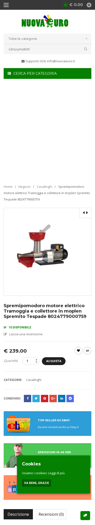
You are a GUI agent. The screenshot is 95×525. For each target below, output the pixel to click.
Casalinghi (44, 186)
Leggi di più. (56, 473)
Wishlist (78, 351)
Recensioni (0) (51, 514)
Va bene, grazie (36, 483)
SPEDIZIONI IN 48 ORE (54, 452)
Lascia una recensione (26, 334)
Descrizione (18, 514)
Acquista (53, 361)
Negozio (25, 186)
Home (8, 186)
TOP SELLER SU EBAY (54, 420)
